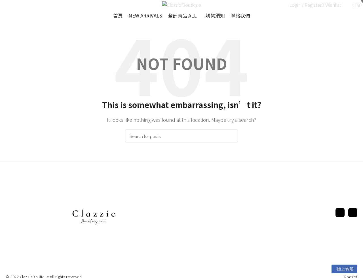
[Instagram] (352, 212)
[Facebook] (340, 212)
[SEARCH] (230, 135)
